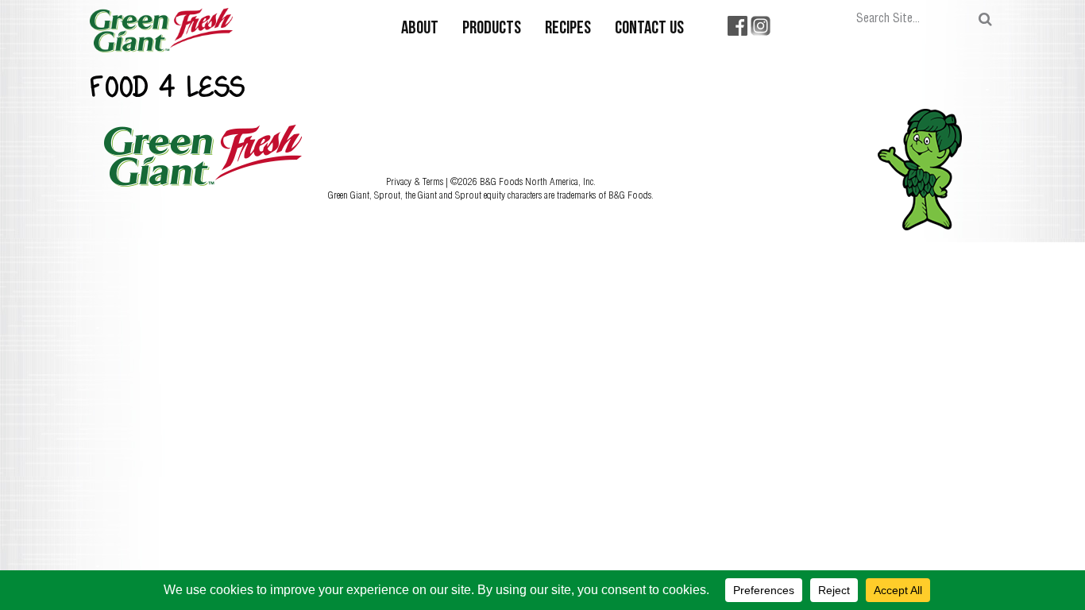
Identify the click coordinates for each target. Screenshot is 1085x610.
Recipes (568, 29)
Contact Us (649, 29)
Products (491, 29)
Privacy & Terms (416, 181)
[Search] (985, 19)
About (419, 29)
